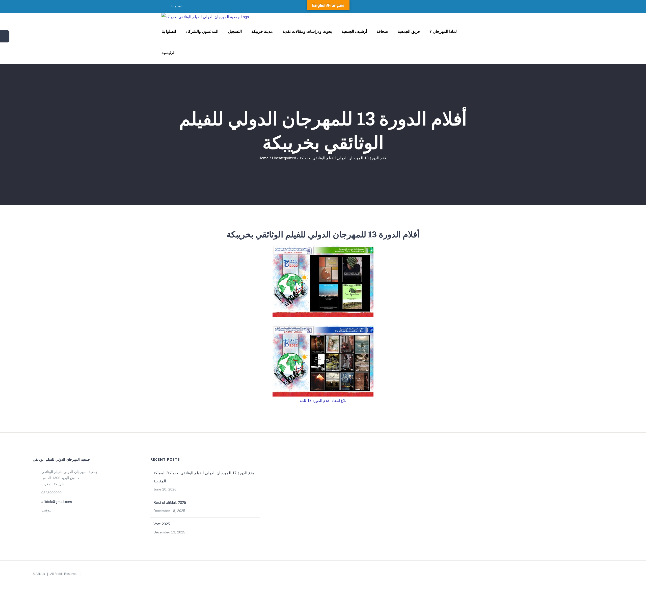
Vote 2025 (161, 524)
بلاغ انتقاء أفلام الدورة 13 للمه (323, 400)
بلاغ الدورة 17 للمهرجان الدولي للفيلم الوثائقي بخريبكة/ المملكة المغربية (203, 477)
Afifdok (40, 574)
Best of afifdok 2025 (169, 502)
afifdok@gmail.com (56, 502)
